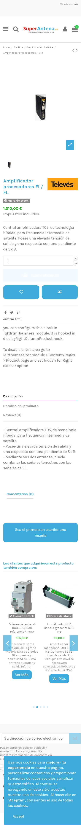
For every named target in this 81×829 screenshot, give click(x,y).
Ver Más (22, 674)
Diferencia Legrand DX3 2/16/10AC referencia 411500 (22, 627)
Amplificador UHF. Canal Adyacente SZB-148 (59, 627)
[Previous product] (74, 50)
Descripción (13, 396)
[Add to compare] (60, 292)
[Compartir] (5, 312)
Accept (18, 816)
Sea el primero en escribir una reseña (40, 532)
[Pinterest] (18, 312)
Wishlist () (70, 4)
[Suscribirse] (75, 738)
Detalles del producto (21, 406)
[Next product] (77, 50)
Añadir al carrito (44, 275)
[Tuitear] (11, 312)
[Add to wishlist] (21, 292)
